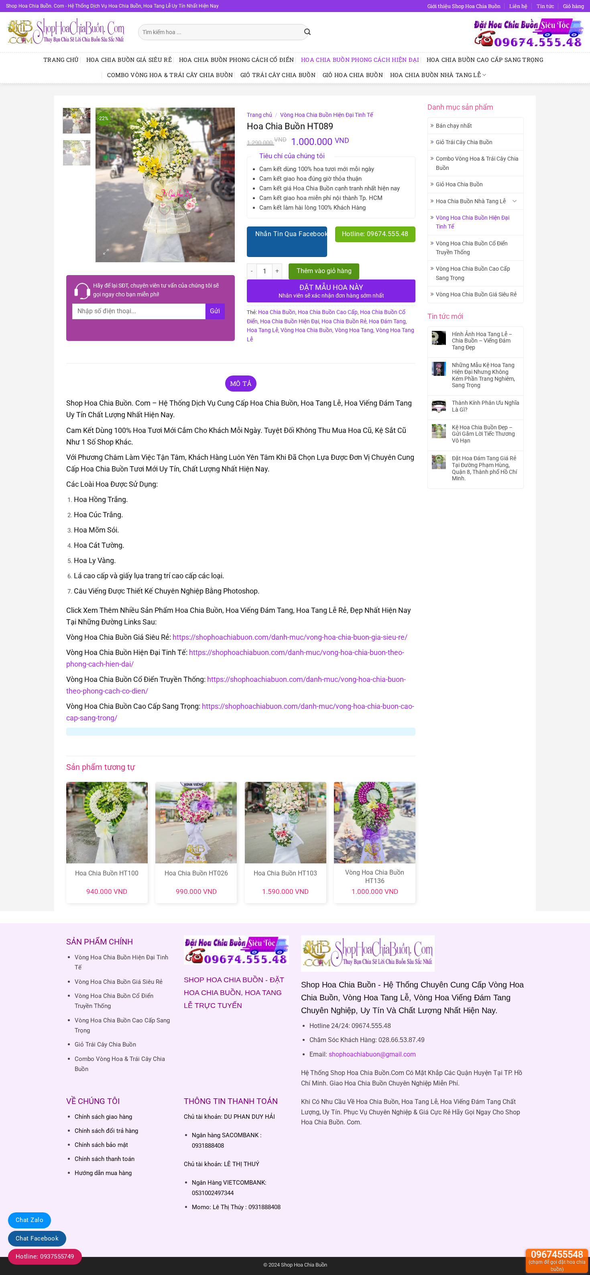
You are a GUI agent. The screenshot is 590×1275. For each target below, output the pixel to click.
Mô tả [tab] (241, 383)
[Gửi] (308, 32)
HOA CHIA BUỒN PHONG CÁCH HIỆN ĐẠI (360, 59)
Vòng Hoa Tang (354, 330)
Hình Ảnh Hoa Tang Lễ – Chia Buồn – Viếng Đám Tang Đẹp (482, 341)
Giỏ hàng (573, 6)
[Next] (222, 184)
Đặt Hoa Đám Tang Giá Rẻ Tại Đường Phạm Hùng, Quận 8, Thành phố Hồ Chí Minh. (484, 468)
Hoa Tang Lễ (262, 330)
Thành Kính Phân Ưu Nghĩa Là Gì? (485, 406)
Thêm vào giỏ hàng (324, 271)
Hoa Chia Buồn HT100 (106, 873)
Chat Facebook (37, 1238)
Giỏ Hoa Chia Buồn (353, 75)
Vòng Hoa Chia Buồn (306, 330)
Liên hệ (518, 6)
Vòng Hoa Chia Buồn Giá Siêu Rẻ (476, 294)
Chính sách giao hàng (103, 1116)
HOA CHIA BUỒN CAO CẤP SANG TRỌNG (485, 59)
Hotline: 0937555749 (45, 1256)
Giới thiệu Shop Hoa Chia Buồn (463, 6)
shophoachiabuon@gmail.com (372, 1054)
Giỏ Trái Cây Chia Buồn (277, 75)
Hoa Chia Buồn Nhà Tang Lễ (435, 75)
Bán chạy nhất (454, 125)
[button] (106, 252)
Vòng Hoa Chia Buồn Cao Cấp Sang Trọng (473, 273)
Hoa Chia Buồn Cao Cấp (328, 312)
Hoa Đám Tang (387, 321)
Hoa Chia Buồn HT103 (285, 873)
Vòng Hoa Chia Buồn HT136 (374, 877)
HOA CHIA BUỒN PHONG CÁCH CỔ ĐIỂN (236, 59)
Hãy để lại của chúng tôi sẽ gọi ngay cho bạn (156, 290)
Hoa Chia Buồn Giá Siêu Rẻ (129, 59)
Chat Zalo (29, 1220)
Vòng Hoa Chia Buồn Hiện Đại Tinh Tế (472, 222)
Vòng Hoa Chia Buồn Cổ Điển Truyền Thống (472, 247)
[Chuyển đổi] (514, 201)
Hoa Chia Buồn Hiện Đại (289, 321)
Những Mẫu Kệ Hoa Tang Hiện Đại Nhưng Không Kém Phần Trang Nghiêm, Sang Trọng (483, 375)
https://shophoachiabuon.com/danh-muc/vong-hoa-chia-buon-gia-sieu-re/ (290, 637)
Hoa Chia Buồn (276, 312)
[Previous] (108, 184)
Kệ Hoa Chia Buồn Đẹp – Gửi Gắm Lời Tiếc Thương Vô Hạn (483, 434)
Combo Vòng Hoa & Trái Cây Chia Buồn (170, 75)
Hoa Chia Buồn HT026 (196, 873)
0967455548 (557, 1260)
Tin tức (545, 6)
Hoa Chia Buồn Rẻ (343, 321)
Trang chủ (61, 59)
